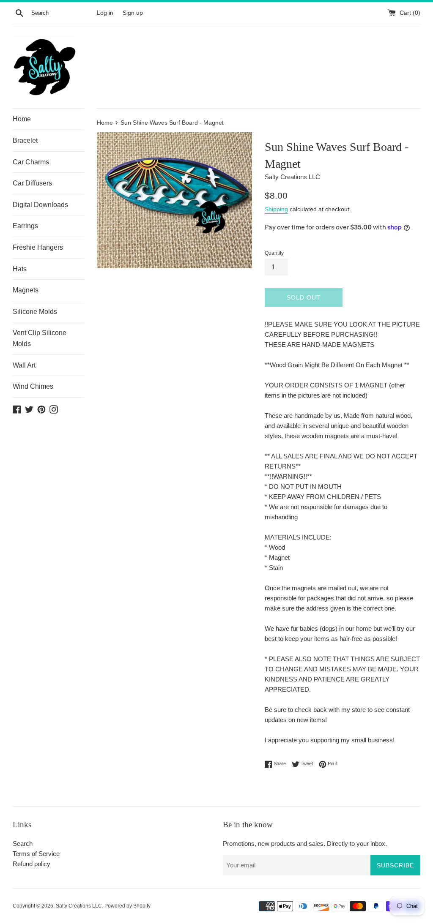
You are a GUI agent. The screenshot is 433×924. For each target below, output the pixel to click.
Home (22, 119)
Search (23, 843)
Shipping (276, 209)
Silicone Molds (35, 311)
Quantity (274, 253)
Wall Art (24, 365)
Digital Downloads (40, 204)
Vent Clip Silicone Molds (39, 338)
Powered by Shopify (127, 906)
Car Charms (31, 162)
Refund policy (31, 863)
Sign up (133, 13)
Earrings (25, 225)
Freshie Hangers (38, 247)
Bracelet (25, 140)
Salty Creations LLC (79, 906)
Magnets (25, 290)
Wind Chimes (33, 386)
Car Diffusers (32, 183)
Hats (20, 269)
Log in (105, 13)
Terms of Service (36, 853)
